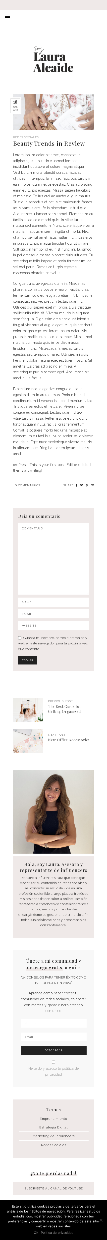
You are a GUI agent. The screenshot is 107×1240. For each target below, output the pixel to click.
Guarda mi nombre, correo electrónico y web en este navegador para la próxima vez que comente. (53, 643)
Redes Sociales (26, 137)
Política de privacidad (57, 1233)
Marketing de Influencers (54, 1136)
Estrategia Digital (53, 1127)
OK (36, 1233)
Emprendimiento (53, 1119)
